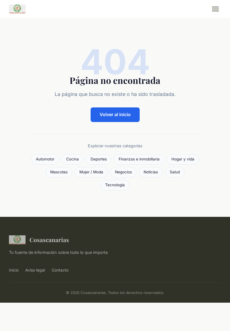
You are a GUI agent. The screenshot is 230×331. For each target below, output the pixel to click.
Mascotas (59, 172)
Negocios (123, 172)
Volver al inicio (115, 114)
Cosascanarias (49, 239)
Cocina (72, 159)
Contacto (60, 270)
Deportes (99, 159)
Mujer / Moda (91, 172)
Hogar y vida (182, 159)
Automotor (45, 159)
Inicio (14, 270)
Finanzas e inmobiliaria (139, 159)
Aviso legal (35, 270)
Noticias (151, 172)
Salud (175, 172)
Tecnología (115, 185)
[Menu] (215, 8)
